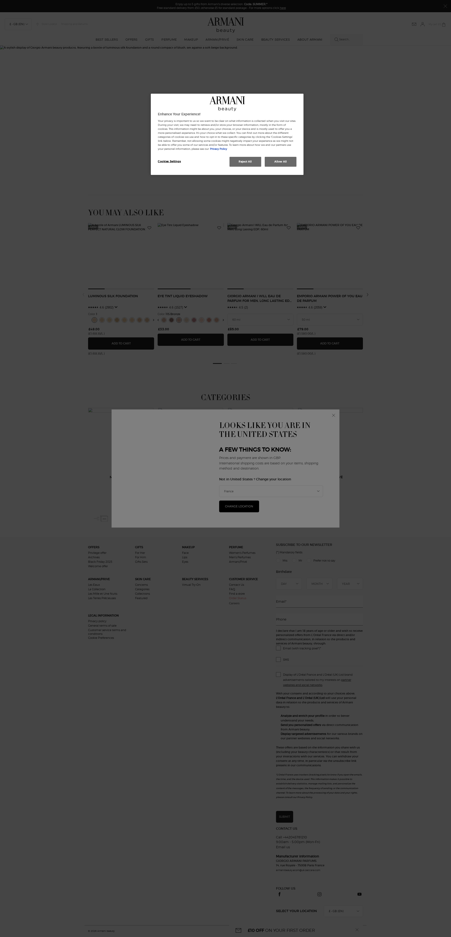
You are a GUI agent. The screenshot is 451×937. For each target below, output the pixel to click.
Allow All (280, 161)
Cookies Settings (169, 161)
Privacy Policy (218, 148)
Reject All (245, 161)
